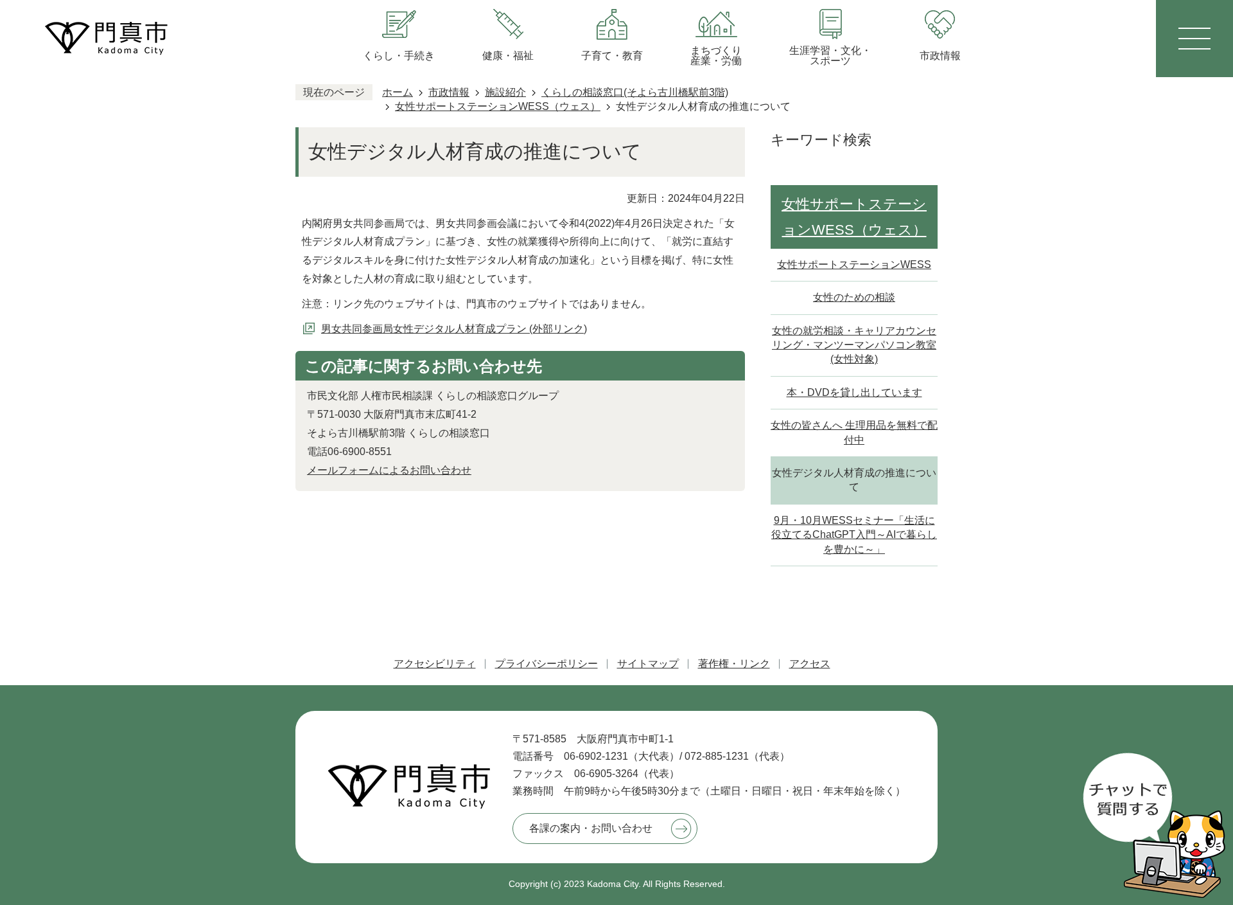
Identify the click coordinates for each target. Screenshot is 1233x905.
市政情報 (448, 92)
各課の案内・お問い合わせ (590, 828)
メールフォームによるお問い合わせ (389, 470)
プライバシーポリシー (546, 663)
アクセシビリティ (435, 663)
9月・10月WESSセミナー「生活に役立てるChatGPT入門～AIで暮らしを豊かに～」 (854, 535)
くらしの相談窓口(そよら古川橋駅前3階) (634, 92)
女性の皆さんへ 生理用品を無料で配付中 (854, 432)
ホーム (397, 92)
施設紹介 (505, 92)
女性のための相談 (854, 297)
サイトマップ (648, 663)
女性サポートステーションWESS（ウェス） (497, 106)
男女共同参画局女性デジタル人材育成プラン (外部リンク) (454, 328)
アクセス (809, 663)
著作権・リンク (734, 663)
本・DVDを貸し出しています (854, 392)
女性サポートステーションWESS (854, 264)
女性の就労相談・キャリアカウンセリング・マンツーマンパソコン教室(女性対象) (854, 345)
